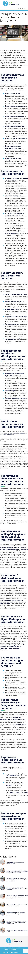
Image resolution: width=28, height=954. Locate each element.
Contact (5, 948)
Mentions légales (13, 948)
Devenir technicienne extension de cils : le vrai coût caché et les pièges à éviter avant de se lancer (17, 897)
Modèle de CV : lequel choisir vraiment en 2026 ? (17, 931)
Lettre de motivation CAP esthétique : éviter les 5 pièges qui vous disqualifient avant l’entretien (16, 880)
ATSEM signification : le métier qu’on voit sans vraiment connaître (17, 905)
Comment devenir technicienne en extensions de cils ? (15, 862)
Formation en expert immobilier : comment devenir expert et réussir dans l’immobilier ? (17, 888)
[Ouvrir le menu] (14, 10)
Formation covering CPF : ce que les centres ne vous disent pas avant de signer (16, 914)
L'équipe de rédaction (10, 949)
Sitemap (22, 948)
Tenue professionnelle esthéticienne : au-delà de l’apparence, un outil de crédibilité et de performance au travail (17, 871)
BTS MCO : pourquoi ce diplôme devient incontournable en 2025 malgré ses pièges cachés (17, 922)
